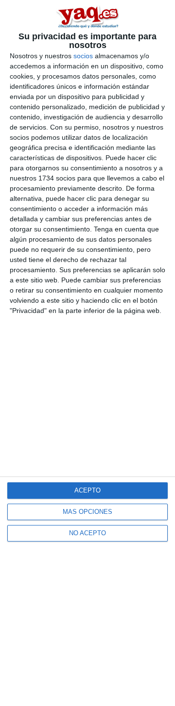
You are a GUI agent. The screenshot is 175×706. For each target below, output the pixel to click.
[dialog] (87, 353)
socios (83, 55)
